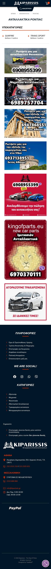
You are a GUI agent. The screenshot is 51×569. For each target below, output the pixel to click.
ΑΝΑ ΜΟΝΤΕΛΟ (24, 13)
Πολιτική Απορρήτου (17, 355)
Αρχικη (13, 13)
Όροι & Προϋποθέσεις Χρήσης (20, 342)
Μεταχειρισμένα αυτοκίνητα (19, 410)
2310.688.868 (12, 481)
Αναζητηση (26, 8)
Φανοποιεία (13, 401)
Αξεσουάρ (12, 394)
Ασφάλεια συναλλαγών (17, 352)
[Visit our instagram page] (22, 377)
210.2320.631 (24, 466)
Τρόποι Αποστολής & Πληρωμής (21, 346)
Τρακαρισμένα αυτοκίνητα (19, 407)
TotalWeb (29, 562)
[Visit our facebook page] (15, 377)
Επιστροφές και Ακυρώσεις (19, 349)
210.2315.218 (12, 466)
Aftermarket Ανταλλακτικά (19, 404)
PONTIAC (36, 13)
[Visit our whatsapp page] (29, 377)
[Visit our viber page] (36, 377)
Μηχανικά (12, 397)
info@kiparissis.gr (14, 488)
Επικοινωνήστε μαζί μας (18, 359)
